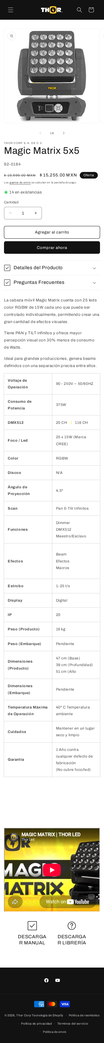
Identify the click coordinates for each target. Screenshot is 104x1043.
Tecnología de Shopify (47, 1015)
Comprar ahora (52, 247)
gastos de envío (20, 182)
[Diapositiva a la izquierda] (40, 133)
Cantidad (11, 202)
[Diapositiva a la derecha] (64, 133)
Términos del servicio (72, 1023)
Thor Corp (23, 1015)
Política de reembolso (84, 1015)
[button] (11, 10)
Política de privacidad (36, 1023)
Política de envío (54, 1031)
